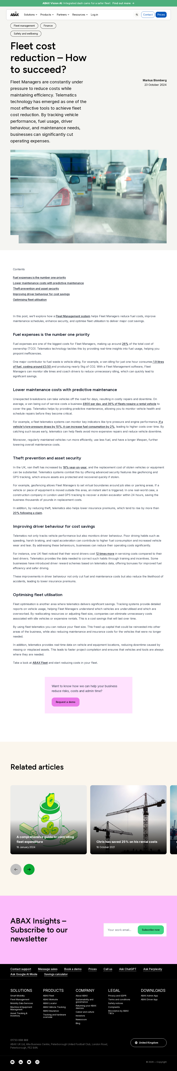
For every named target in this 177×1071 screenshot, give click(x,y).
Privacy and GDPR (117, 996)
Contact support (20, 969)
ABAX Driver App (149, 999)
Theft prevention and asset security (36, 288)
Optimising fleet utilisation (30, 299)
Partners (62, 14)
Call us (108, 969)
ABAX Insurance (51, 1011)
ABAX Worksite (50, 999)
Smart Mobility (17, 996)
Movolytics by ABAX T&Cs (118, 1012)
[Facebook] (12, 1062)
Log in (94, 14)
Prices (161, 14)
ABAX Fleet (40, 662)
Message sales (47, 969)
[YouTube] (29, 1062)
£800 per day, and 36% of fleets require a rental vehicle (119, 404)
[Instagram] (37, 1062)
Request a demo (65, 701)
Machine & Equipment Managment (21, 1008)
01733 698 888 (19, 1040)
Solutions (29, 14)
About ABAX (82, 996)
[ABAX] (14, 14)
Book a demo (73, 969)
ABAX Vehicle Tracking (54, 1007)
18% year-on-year (75, 467)
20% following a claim (27, 513)
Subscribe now (151, 929)
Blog (78, 1023)
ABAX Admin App (149, 996)
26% (125, 343)
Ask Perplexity (152, 969)
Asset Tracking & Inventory (18, 1014)
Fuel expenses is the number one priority (39, 277)
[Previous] (15, 869)
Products (45, 14)
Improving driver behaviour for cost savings (41, 294)
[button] (162, 1042)
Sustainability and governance (84, 1000)
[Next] (29, 869)
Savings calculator (56, 974)
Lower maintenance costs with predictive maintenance (48, 283)
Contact (148, 14)
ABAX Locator (50, 1003)
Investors (80, 1016)
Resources (78, 14)
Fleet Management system (73, 316)
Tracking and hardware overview (54, 1016)
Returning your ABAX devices (86, 1007)
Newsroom (81, 1019)
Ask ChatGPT (127, 969)
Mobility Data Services (21, 1003)
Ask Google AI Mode (23, 974)
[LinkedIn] (21, 1062)
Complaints (114, 1007)
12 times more (105, 553)
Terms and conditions (119, 999)
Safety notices (115, 1003)
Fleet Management (19, 999)
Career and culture (85, 1012)
